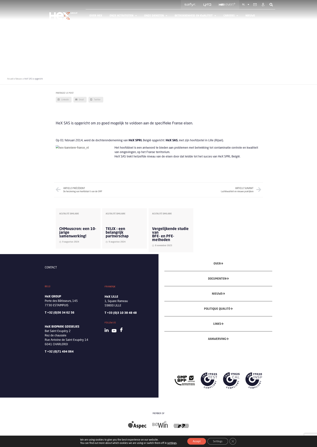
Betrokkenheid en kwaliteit (194, 15)
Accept (197, 441)
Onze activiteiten (121, 15)
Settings (218, 441)
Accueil (10, 78)
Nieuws (250, 15)
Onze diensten (154, 15)
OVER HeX (95, 15)
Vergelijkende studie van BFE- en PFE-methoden (170, 234)
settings (172, 442)
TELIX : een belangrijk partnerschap (117, 232)
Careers (229, 15)
